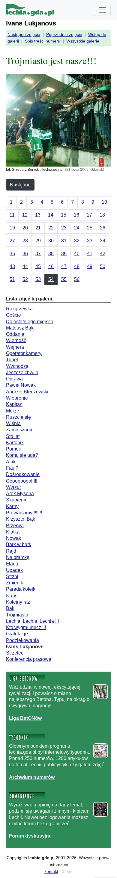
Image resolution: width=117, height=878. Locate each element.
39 (64, 253)
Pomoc (13, 448)
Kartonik (15, 442)
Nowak (13, 538)
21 (38, 227)
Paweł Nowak (21, 385)
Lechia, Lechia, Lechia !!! (32, 621)
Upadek (14, 570)
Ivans (11, 595)
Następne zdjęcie (24, 34)
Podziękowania (22, 640)
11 (12, 214)
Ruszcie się (18, 417)
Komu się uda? (22, 455)
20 (25, 227)
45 (38, 266)
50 (102, 266)
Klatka (13, 531)
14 (50, 214)
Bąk (10, 608)
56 (77, 279)
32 (77, 240)
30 (51, 240)
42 (102, 253)
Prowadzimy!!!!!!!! (24, 512)
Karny (12, 506)
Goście (13, 315)
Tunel (12, 359)
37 (38, 253)
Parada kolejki (21, 589)
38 (51, 253)
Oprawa (14, 378)
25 (89, 227)
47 (64, 266)
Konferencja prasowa (28, 659)
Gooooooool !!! (21, 480)
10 (104, 202)
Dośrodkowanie (23, 474)
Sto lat (13, 436)
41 (89, 253)
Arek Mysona (20, 493)
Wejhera (15, 347)
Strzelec (14, 652)
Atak (11, 461)
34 (102, 240)
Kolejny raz (18, 602)
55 (64, 279)
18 (102, 214)
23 (64, 227)
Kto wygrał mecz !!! (26, 627)
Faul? (12, 468)
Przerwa (15, 525)
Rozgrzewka (19, 308)
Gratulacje (17, 633)
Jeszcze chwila (22, 372)
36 (25, 253)
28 (25, 240)
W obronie (17, 398)
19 (12, 227)
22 (51, 227)
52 (25, 279)
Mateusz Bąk (20, 327)
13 (37, 214)
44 (25, 266)
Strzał (12, 576)
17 (89, 214)
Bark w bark (18, 544)
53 (38, 279)
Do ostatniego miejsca (29, 321)
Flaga (12, 563)
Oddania (15, 334)
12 (25, 214)
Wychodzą (17, 366)
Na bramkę (17, 557)
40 (77, 253)
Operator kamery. (24, 353)
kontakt (51, 871)
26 (102, 227)
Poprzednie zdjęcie (64, 34)
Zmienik (14, 582)
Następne (20, 184)
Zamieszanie (20, 429)
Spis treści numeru (42, 41)
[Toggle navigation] (102, 10)
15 (63, 214)
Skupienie (17, 499)
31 (64, 240)
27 (12, 240)
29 (38, 240)
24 (77, 227)
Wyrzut (13, 487)
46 (51, 266)
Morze (12, 410)
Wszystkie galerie (82, 41)
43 (12, 266)
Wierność (16, 340)
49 (89, 266)
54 (51, 279)
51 (12, 279)
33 (89, 240)
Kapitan (14, 404)
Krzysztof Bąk (20, 519)
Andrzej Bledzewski (27, 391)
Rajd (11, 551)
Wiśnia (13, 423)
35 (12, 253)
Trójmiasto (17, 614)
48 (77, 266)
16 (76, 214)
